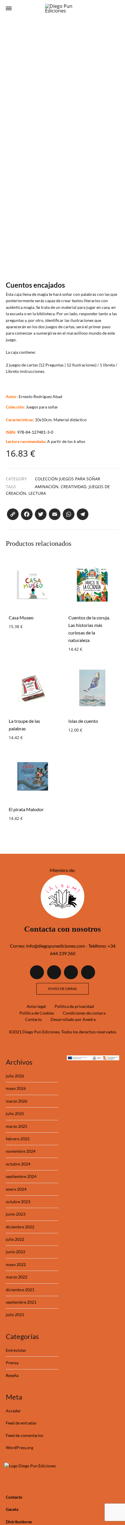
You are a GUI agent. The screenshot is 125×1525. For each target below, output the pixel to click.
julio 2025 (15, 1113)
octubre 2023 (18, 1201)
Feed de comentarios (24, 1435)
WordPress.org (19, 1447)
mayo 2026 (16, 1088)
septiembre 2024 (21, 1176)
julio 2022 (15, 1239)
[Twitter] (54, 972)
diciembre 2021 (20, 1289)
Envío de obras (62, 988)
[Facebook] (37, 972)
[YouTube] (88, 972)
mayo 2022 (16, 1264)
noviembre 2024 (20, 1151)
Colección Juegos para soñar (67, 478)
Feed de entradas (21, 1422)
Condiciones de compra (84, 1012)
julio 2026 (15, 1075)
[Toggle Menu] (9, 8)
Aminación (46, 486)
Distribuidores (19, 1521)
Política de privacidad (74, 1006)
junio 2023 (15, 1214)
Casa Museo (21, 617)
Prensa (12, 1362)
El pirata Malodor (26, 809)
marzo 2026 (16, 1101)
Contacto (33, 1019)
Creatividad (73, 486)
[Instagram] (71, 972)
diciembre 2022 (20, 1226)
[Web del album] (62, 916)
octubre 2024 (18, 1163)
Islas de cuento (83, 721)
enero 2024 (16, 1189)
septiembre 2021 (21, 1302)
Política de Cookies (36, 1012)
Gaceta (12, 1509)
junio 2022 (15, 1251)
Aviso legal (36, 1006)
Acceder (13, 1410)
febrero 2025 (18, 1138)
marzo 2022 (16, 1276)
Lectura (37, 493)
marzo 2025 (16, 1126)
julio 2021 (15, 1314)
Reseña (12, 1375)
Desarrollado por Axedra (73, 1019)
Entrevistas (16, 1350)
